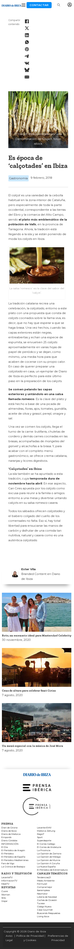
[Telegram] (27, 56)
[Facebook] (27, 21)
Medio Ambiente (45, 880)
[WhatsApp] (27, 42)
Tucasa (41, 903)
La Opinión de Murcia (48, 860)
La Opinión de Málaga (49, 857)
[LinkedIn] (27, 35)
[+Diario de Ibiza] (11, 5)
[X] (27, 28)
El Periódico (7, 853)
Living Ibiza (43, 916)
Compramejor (44, 887)
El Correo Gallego (46, 844)
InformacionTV (9, 880)
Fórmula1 (42, 884)
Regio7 (40, 834)
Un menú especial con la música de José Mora (32, 746)
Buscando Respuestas (48, 913)
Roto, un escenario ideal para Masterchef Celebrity (36, 635)
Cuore (4, 891)
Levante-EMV (44, 827)
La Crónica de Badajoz (13, 866)
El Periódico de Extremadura (52, 870)
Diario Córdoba (9, 840)
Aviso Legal (9, 938)
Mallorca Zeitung (46, 831)
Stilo (3, 898)
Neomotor (42, 893)
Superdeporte (44, 840)
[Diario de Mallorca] (37, 774)
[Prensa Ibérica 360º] (37, 806)
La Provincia (43, 850)
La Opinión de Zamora (49, 853)
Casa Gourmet (45, 910)
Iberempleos (43, 890)
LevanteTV (7, 877)
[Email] (27, 77)
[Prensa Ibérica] (37, 787)
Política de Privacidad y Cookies (30, 938)
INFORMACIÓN (9, 844)
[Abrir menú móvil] (23, 5)
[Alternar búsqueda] (58, 5)
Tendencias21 (44, 877)
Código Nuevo (44, 906)
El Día (4, 847)
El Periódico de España (13, 857)
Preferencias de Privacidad (58, 938)
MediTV (5, 884)
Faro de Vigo (7, 863)
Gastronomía (18, 178)
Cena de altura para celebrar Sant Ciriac (29, 690)
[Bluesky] (27, 70)
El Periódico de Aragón (13, 850)
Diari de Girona (9, 827)
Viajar (4, 901)
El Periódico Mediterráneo (14, 860)
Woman (5, 894)
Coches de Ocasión (47, 900)
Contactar (39, 5)
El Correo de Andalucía (49, 847)
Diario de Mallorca (10, 834)
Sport (40, 837)
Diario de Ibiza (9, 831)
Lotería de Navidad (47, 897)
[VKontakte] (27, 63)
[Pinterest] (27, 49)
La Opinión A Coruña (48, 863)
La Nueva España (46, 866)
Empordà (6, 837)
